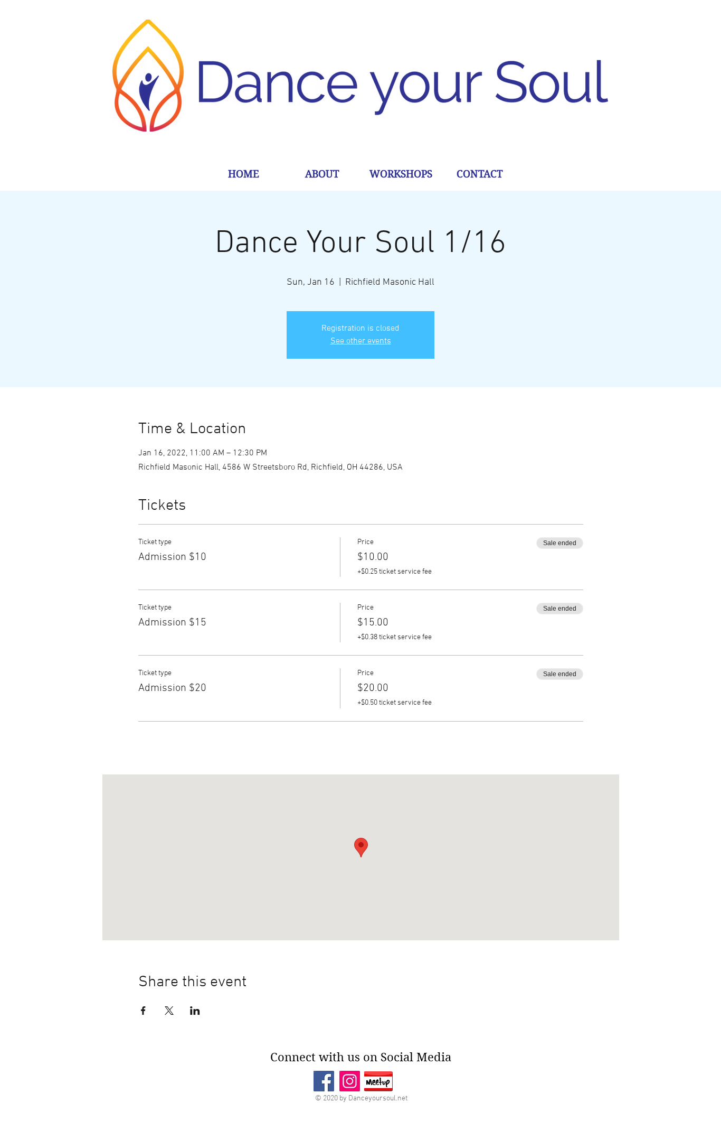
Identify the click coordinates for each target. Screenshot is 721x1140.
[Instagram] (349, 1081)
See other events (360, 341)
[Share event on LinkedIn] (195, 1010)
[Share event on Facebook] (143, 1010)
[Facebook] (324, 1081)
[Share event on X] (169, 1010)
